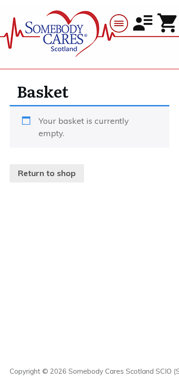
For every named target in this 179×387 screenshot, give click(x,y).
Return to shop (47, 173)
